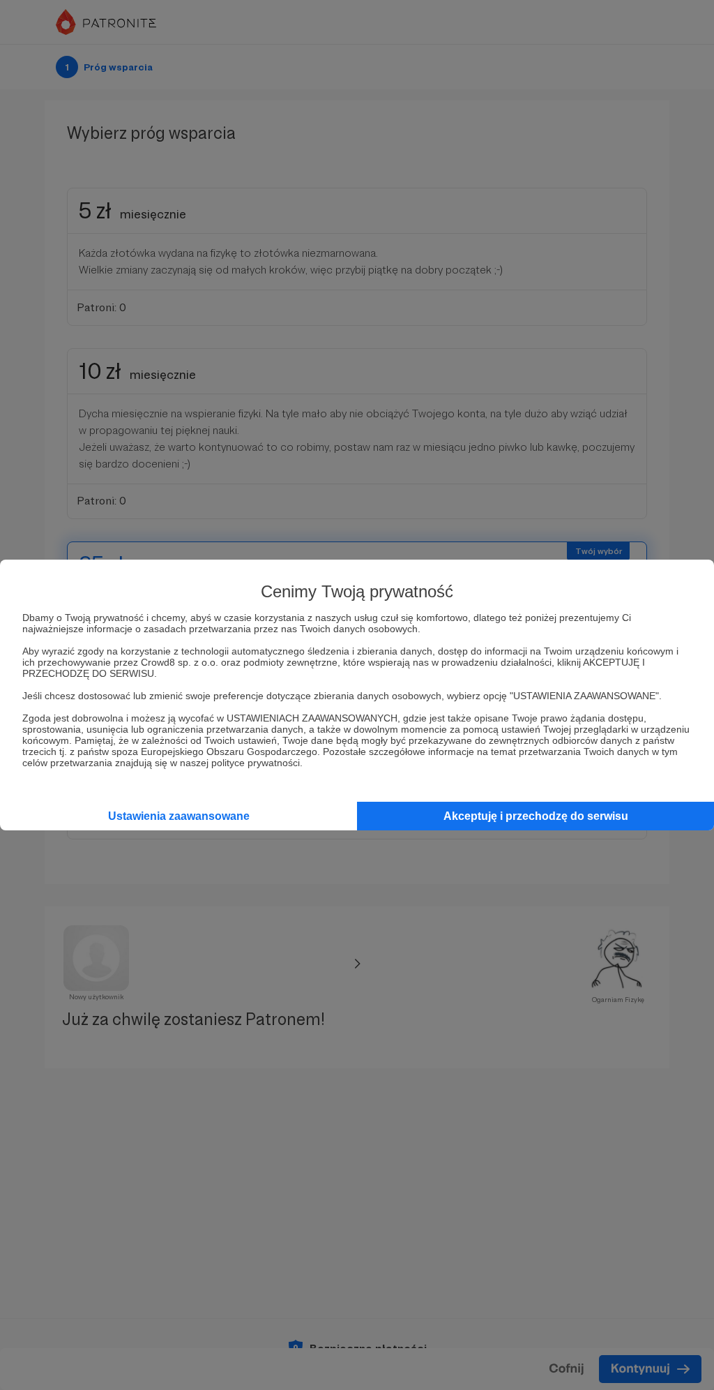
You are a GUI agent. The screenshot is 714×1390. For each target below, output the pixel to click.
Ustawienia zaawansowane (179, 816)
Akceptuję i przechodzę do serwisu (535, 816)
